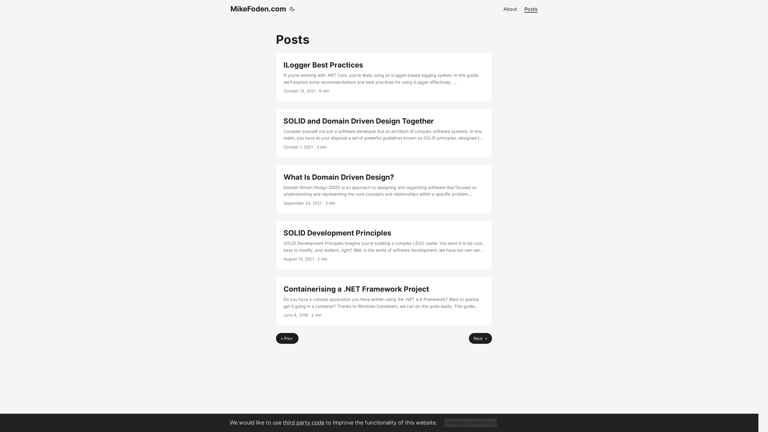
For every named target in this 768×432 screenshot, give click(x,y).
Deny (505, 422)
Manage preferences (470, 422)
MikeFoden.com (258, 8)
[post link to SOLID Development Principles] (384, 245)
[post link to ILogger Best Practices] (384, 77)
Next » (480, 338)
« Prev (287, 338)
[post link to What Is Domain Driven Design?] (384, 189)
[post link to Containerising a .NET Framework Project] (384, 301)
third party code (303, 422)
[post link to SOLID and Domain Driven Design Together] (384, 133)
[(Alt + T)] (292, 9)
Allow (522, 422)
